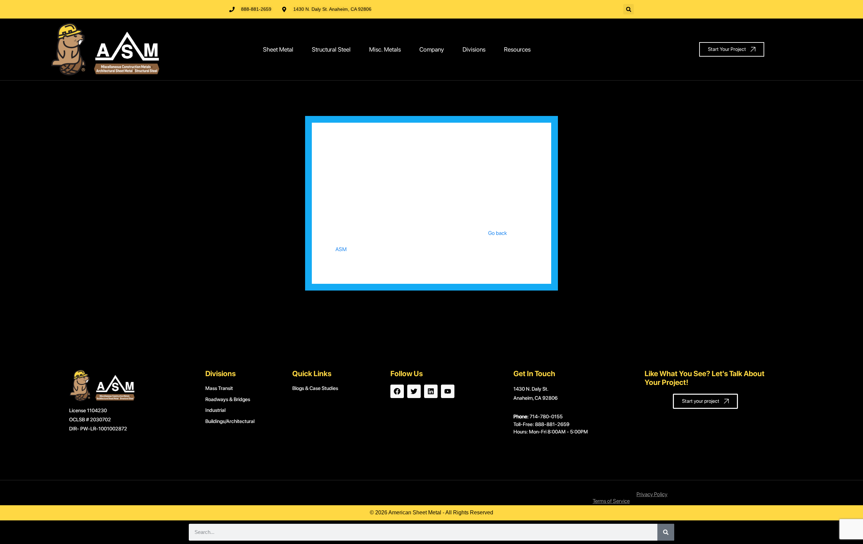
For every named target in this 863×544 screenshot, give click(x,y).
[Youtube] (447, 391)
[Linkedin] (431, 391)
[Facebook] (397, 391)
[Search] (665, 532)
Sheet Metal (278, 49)
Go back (497, 233)
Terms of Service (611, 501)
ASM (341, 249)
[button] (628, 9)
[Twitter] (414, 391)
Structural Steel (331, 49)
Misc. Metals (385, 49)
